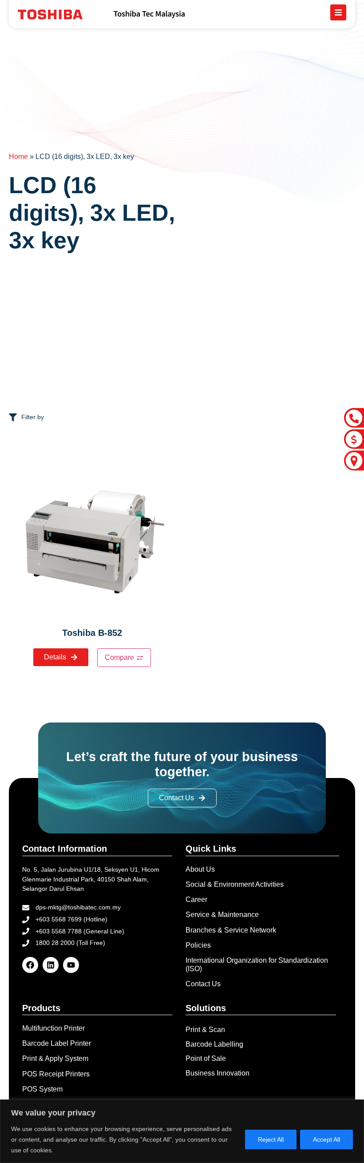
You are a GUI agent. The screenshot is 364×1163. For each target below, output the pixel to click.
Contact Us (203, 984)
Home (18, 156)
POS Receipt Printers (56, 1074)
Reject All (271, 1139)
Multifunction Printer (53, 1028)
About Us (200, 869)
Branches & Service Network (231, 930)
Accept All (326, 1139)
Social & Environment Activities (235, 884)
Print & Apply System (55, 1058)
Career (196, 899)
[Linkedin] (51, 965)
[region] (182, 1131)
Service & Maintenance (222, 914)
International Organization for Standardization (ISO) (257, 964)
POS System (42, 1089)
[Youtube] (71, 965)
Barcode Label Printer (56, 1043)
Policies (198, 945)
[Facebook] (30, 965)
